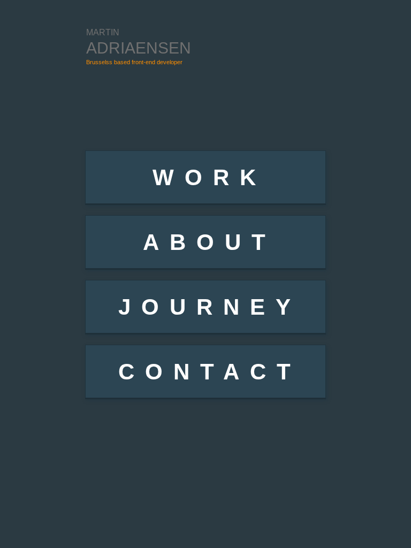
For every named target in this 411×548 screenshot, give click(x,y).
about (209, 242)
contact (209, 371)
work (210, 177)
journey (209, 306)
